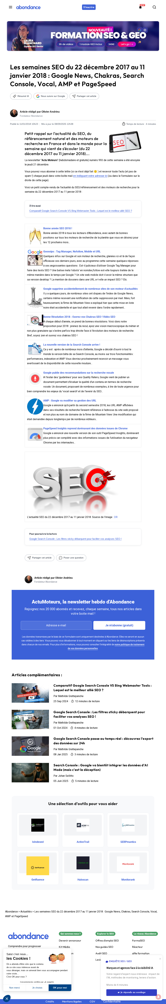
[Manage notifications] (158, 996)
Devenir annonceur (70, 940)
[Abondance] (28, 7)
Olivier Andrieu (51, 111)
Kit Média (64, 946)
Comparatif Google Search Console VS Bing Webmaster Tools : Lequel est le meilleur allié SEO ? (80, 210)
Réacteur (137, 946)
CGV (92, 1001)
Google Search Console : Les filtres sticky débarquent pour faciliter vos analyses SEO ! (75, 538)
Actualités (26, 911)
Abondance (11, 911)
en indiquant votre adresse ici (90, 175)
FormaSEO (138, 940)
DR (116, 517)
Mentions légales (72, 1001)
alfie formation (140, 953)
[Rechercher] (154, 7)
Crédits (50, 1001)
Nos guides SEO (104, 946)
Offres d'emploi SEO (107, 940)
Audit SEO (101, 953)
